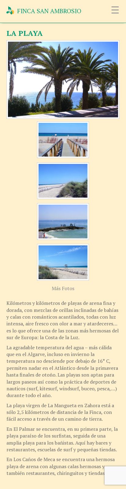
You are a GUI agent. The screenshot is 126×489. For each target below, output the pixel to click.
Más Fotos (63, 288)
